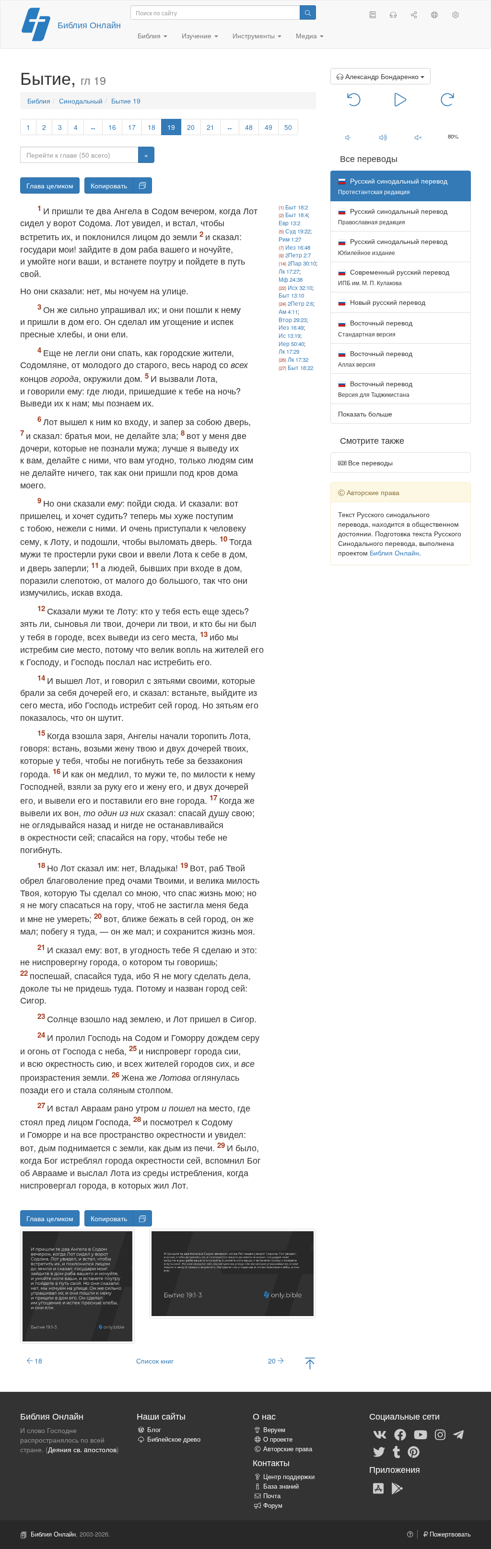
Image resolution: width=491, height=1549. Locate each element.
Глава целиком (49, 185)
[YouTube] (420, 1434)
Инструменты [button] (255, 35)
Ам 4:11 (288, 311)
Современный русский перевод (393, 277)
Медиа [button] (307, 35)
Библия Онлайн (89, 24)
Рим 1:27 (290, 239)
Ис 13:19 (289, 335)
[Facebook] (400, 1434)
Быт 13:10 (291, 295)
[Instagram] (440, 1434)
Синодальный (81, 100)
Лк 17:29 (289, 351)
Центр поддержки (289, 1476)
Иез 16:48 (297, 247)
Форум (272, 1505)
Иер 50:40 (291, 343)
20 (191, 127)
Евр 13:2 (289, 223)
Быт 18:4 (296, 215)
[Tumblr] (396, 1451)
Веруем (274, 1429)
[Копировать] (142, 185)
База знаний (281, 1486)
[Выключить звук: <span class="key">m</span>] (417, 137)
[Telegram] (458, 1434)
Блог (154, 1429)
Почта (272, 1495)
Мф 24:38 (291, 279)
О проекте (277, 1439)
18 (151, 127)
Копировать (109, 185)
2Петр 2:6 (300, 303)
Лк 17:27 (289, 271)
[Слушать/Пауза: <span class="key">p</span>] (400, 98)
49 (268, 127)
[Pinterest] (414, 1451)
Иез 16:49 (291, 327)
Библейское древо (173, 1439)
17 (132, 127)
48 (249, 127)
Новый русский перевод (386, 302)
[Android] (397, 1487)
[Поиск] (308, 12)
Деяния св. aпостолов (82, 1449)
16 (112, 127)
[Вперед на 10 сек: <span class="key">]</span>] (447, 98)
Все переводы (369, 462)
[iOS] (378, 1487)
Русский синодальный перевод (392, 216)
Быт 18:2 (296, 207)
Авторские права (287, 1449)
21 (210, 127)
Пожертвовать (449, 1534)
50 (288, 127)
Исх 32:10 (300, 287)
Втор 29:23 (292, 320)
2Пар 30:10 (302, 263)
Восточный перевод (375, 327)
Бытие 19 (125, 100)
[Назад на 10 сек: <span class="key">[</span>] (354, 98)
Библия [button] (150, 35)
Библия (38, 100)
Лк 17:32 (298, 359)
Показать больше (365, 413)
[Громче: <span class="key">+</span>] (382, 137)
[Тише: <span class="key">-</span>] (347, 137)
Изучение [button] (197, 35)
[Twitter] (379, 1451)
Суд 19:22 (297, 231)
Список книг (155, 1360)
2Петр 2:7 (298, 255)
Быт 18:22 (300, 367)
